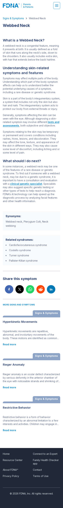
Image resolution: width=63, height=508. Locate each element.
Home (6, 453)
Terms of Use (40, 476)
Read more (9, 344)
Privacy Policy (11, 476)
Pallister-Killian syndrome (23, 260)
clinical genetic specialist (26, 183)
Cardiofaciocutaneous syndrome (28, 245)
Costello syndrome (20, 250)
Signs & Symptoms (13, 18)
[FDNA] (20, 5)
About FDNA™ (10, 469)
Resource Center (13, 460)
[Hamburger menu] (56, 5)
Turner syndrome (19, 255)
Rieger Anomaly (13, 364)
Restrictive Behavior (17, 407)
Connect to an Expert (45, 453)
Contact (37, 469)
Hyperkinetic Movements (20, 321)
